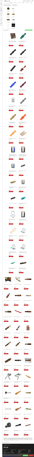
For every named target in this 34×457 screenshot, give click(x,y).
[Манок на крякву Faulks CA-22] (8, 346)
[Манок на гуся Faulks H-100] (18, 297)
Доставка (23, 2)
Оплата (27, 2)
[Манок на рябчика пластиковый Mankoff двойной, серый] (12, 103)
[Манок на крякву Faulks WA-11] (28, 312)
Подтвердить (25, 455)
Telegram (4, 447)
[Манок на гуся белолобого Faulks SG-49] (8, 362)
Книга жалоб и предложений (7, 452)
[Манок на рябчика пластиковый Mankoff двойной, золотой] (23, 136)
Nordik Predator (13, 22)
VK (5, 447)
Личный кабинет (13, 452)
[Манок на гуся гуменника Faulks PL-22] (28, 296)
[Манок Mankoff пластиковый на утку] (23, 103)
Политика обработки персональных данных (23, 453)
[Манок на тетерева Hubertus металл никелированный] (8, 394)
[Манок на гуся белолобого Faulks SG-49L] (8, 312)
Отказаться (31, 455)
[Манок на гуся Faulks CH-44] (8, 297)
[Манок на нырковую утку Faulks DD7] (18, 346)
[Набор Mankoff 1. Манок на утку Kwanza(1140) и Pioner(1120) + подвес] (23, 217)
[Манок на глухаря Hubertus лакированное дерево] (28, 378)
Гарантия (19, 452)
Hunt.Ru (7, 1)
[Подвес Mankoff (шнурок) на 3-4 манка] (13, 217)
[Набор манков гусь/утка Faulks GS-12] (8, 281)
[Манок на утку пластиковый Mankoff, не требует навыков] (13, 71)
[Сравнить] (13, 45)
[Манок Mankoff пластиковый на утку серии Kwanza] (13, 136)
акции (19, 2)
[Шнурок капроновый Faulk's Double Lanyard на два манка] (8, 379)
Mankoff (8, 22)
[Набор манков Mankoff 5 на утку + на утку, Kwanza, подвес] (23, 232)
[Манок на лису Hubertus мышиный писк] (28, 409)
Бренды (4, 453)
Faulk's (13, 11)
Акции (28, 452)
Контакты (31, 2)
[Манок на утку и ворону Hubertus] (28, 394)
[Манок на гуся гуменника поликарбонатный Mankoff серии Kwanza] (23, 87)
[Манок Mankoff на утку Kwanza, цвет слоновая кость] (13, 233)
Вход (30, 1)
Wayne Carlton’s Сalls (13, 28)
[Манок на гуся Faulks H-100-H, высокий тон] (28, 344)
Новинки (15, 2)
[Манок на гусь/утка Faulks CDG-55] (18, 281)
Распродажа (10, 2)
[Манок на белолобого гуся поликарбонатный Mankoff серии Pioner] (13, 87)
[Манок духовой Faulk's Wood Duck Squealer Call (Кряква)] (28, 362)
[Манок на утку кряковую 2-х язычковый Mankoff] (23, 71)
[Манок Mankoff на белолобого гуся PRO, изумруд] (23, 200)
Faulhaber (8, 11)
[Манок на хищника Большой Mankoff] (13, 200)
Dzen (7, 447)
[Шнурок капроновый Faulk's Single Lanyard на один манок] (18, 379)
